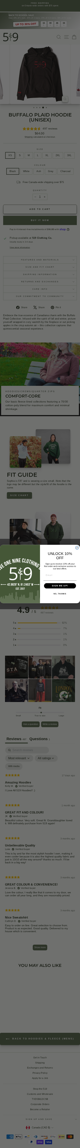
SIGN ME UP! (60, 586)
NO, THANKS (60, 594)
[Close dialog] (77, 547)
